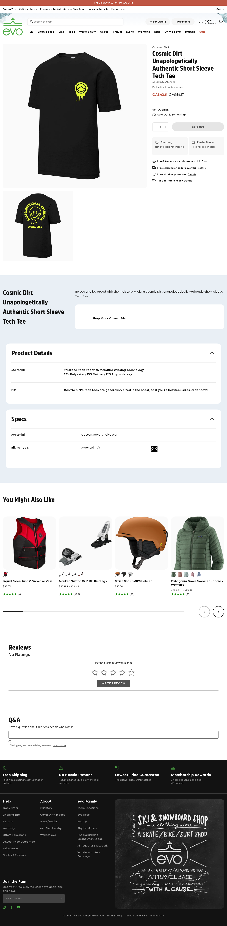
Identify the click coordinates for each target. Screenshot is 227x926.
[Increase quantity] (165, 126)
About (46, 801)
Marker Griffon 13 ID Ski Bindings (83, 581)
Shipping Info (11, 815)
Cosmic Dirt (160, 47)
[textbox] (113, 734)
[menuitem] (31, 32)
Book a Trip (9, 9)
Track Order (10, 808)
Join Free (201, 161)
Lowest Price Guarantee (19, 842)
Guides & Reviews (14, 855)
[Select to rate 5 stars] (131, 672)
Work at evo (48, 835)
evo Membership (51, 828)
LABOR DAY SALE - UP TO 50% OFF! (113, 3)
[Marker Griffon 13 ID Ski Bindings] (85, 543)
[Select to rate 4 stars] (122, 672)
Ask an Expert (158, 22)
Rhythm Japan (87, 828)
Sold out (198, 127)
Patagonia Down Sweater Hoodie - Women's (197, 583)
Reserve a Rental (50, 9)
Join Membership (98, 9)
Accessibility (157, 916)
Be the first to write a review (167, 87)
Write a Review (113, 683)
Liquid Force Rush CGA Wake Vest (27, 581)
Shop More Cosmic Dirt (109, 318)
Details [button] (202, 168)
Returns (8, 822)
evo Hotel (83, 815)
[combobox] (75, 21)
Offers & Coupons (14, 835)
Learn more (59, 745)
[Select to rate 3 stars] (113, 672)
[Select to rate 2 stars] (104, 672)
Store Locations (88, 808)
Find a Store (183, 22)
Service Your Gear (74, 9)
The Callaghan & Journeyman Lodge (90, 837)
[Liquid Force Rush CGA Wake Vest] (29, 543)
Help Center (11, 849)
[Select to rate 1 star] (95, 672)
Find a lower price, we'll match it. (133, 780)
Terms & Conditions (136, 916)
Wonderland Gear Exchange (89, 854)
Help (7, 801)
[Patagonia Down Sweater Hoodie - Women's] (197, 543)
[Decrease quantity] (156, 126)
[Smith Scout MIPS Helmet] (141, 543)
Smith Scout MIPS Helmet (133, 581)
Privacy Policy (114, 916)
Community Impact (52, 815)
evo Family (87, 801)
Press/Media (48, 822)
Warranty (9, 828)
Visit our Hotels (28, 9)
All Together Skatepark (92, 846)
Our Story (46, 808)
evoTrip (82, 822)
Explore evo (118, 9)
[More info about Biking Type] (98, 447)
